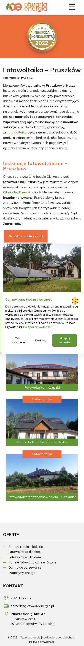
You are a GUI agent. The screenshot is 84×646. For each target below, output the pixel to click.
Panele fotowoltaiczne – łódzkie (32, 562)
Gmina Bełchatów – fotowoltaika (42, 442)
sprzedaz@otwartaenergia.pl (32, 606)
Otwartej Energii (16, 192)
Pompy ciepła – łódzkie (25, 547)
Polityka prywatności (42, 641)
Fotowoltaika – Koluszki (42, 387)
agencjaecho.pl (65, 637)
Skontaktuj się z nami (26, 236)
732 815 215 (21, 598)
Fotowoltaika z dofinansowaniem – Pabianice (42, 497)
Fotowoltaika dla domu (25, 557)
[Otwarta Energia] (26, 9)
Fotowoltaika (42, 399)
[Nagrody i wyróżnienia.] (42, 36)
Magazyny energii (21, 573)
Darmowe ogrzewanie (24, 567)
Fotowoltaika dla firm (24, 552)
